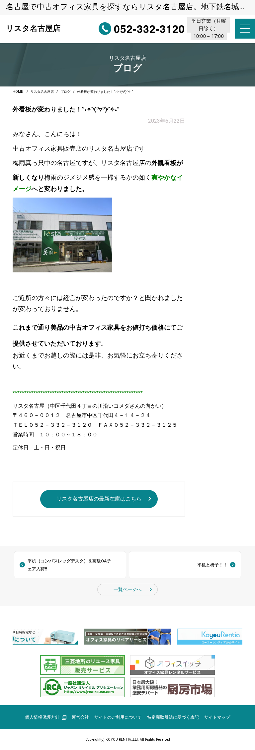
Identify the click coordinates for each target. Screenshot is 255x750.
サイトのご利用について (118, 717)
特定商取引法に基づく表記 (173, 717)
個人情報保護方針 (42, 717)
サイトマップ (217, 717)
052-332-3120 (149, 28)
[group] (127, 636)
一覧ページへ (127, 589)
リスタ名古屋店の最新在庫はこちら (98, 499)
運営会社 (80, 717)
